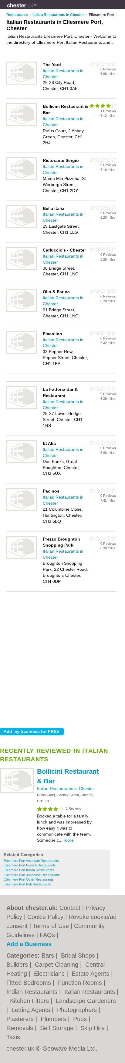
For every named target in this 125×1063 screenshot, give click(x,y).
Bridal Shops (79, 955)
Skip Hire (93, 1028)
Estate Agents (91, 973)
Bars (49, 955)
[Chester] (36, 9)
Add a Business (29, 944)
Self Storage (57, 1028)
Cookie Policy (45, 917)
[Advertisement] (62, 658)
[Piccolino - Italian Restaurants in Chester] (21, 352)
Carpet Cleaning (57, 964)
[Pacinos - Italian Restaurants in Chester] (21, 510)
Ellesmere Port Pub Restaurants (27, 884)
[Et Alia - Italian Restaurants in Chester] (21, 462)
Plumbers (54, 1019)
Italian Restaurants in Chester (65, 788)
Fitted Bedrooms (29, 982)
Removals (20, 1028)
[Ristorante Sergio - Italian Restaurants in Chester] (21, 179)
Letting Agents (32, 1010)
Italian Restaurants (90, 991)
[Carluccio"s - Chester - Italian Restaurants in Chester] (21, 269)
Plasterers (20, 1019)
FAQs (47, 935)
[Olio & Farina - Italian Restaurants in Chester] (21, 310)
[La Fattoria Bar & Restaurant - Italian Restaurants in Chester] (21, 408)
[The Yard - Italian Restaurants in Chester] (21, 83)
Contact (69, 907)
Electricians (50, 973)
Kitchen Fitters (30, 1000)
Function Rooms (81, 982)
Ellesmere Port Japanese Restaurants (32, 875)
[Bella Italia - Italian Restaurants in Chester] (21, 227)
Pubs (81, 1019)
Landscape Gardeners (86, 1000)
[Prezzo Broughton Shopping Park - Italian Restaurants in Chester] (21, 558)
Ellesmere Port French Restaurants (30, 865)
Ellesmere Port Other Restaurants (29, 879)
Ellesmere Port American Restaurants (31, 860)
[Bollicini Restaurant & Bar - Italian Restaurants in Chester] (17, 792)
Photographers (78, 1010)
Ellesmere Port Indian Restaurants (29, 870)
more (69, 840)
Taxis (13, 1037)
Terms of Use (51, 926)
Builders (18, 964)
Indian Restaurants (32, 991)
